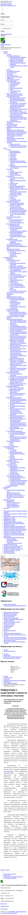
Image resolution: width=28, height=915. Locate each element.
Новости (9, 54)
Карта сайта (7, 875)
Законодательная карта (13, 506)
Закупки (12, 456)
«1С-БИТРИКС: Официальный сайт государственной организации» (13, 912)
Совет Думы (13, 158)
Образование (13, 85)
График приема (14, 173)
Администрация (8, 257)
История (9, 69)
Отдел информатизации (16, 284)
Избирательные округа (16, 172)
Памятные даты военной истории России (15, 634)
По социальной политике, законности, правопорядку (17, 203)
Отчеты (12, 197)
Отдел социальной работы (17, 277)
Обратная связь (5, 906)
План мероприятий (15, 478)
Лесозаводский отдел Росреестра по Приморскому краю (18, 109)
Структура (13, 156)
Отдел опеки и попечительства (18, 291)
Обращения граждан (12, 239)
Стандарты (13, 463)
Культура (12, 86)
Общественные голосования (14, 77)
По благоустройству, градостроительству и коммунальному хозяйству (17, 207)
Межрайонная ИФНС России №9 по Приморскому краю (18, 98)
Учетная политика (15, 474)
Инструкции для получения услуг (16, 495)
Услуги (5, 488)
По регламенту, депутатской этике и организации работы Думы (17, 214)
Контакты (12, 165)
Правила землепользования (11, 618)
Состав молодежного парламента (15, 254)
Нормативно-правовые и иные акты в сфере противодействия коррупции (18, 322)
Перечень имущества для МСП (12, 658)
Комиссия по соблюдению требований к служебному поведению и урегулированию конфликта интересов (18, 342)
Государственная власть (13, 96)
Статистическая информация (14, 431)
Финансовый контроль (13, 386)
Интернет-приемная (9, 499)
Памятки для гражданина (16, 60)
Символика (10, 74)
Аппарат (9, 218)
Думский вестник (14, 151)
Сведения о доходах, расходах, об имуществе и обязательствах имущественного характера (18, 337)
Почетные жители (11, 72)
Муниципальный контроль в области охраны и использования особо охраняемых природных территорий (17, 411)
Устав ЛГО (13, 154)
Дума (5, 148)
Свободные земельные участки (12, 622)
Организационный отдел (16, 219)
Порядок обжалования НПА (17, 186)
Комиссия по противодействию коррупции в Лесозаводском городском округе (18, 370)
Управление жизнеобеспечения (18, 267)
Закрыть (3, 35)
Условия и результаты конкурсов (18, 378)
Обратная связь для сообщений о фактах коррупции (18, 346)
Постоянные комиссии (13, 201)
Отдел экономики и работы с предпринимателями (17, 269)
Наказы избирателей (15, 175)
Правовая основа (14, 225)
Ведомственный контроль (14, 441)
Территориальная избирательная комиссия (15, 605)
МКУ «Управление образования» (15, 391)
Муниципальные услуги (13, 492)
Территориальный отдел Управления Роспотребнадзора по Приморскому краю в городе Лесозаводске (18, 118)
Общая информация (15, 152)
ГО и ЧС (6, 636)
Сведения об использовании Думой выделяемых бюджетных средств (18, 162)
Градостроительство (12, 124)
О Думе (9, 149)
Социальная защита (15, 82)
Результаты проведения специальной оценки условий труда (18, 236)
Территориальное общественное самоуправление (15, 139)
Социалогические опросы (17, 58)
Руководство (13, 155)
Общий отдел (13, 281)
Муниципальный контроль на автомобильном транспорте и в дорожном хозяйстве (18, 400)
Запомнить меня (6, 28)
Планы (12, 442)
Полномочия (13, 159)
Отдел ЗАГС (13, 289)
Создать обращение (12, 504)
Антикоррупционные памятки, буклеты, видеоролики (18, 329)
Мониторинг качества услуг (14, 494)
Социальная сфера (12, 81)
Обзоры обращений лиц (13, 505)
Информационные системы (14, 296)
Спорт (11, 89)
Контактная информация (16, 385)
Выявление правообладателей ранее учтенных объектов (13, 620)
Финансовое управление (16, 266)
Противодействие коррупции (14, 245)
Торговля (6, 654)
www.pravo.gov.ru (8, 771)
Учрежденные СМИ (12, 309)
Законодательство (14, 462)
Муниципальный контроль (14, 397)
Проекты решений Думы (16, 187)
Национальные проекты (13, 79)
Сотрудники (13, 450)
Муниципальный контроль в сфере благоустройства (17, 416)
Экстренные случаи (12, 75)
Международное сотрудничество (18, 313)
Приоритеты (10, 294)
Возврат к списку (5, 869)
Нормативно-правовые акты (17, 477)
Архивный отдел (14, 282)
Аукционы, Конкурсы (9, 651)
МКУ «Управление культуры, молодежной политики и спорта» (18, 395)
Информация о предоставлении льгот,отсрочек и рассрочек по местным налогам (18, 438)
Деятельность (10, 176)
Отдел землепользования (10, 683)
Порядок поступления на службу (18, 376)
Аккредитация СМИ (15, 200)
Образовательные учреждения (18, 383)
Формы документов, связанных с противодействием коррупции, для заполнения (18, 333)
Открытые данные (12, 126)
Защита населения (15, 144)
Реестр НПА (13, 184)
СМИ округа (10, 78)
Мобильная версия (5, 44)
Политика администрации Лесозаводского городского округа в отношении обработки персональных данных (15, 639)
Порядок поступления (16, 226)
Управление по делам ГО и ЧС (18, 145)
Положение (13, 252)
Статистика (13, 198)
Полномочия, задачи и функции (15, 292)
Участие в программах (13, 310)
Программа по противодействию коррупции (18, 325)
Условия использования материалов (13, 876)
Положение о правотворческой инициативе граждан (18, 192)
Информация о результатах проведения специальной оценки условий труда (17, 381)
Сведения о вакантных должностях (16, 374)
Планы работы (14, 196)
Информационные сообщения (18, 57)
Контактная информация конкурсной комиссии (16, 233)
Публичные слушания (16, 194)
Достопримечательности (13, 71)
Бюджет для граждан (9, 623)
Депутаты (9, 169)
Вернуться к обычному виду (8, 5)
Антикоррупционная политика (18, 147)
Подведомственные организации (15, 298)
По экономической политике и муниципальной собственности (18, 210)
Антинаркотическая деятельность (15, 91)
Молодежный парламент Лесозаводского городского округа (16, 249)
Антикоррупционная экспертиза (18, 327)
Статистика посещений (10, 878)
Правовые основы (11, 460)
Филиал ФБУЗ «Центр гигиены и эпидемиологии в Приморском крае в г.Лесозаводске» (18, 113)
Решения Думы (14, 183)
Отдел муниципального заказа (18, 275)
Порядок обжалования (16, 452)
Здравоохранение (14, 84)
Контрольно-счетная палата (11, 446)
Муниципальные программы (17, 312)
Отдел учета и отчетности (17, 222)
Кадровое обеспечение (13, 372)
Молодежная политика (16, 88)
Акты (11, 443)
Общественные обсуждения (17, 315)
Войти (2, 13)
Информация (10, 448)
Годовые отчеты (14, 473)
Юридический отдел (15, 221)
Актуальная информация (13, 55)
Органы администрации (13, 260)
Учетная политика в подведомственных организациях (15, 304)
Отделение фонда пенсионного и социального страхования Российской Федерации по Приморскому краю (18, 105)
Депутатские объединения (14, 217)
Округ (5, 53)
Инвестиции (7, 655)
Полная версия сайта (6, 4)
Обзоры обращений (15, 243)
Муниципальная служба (13, 224)
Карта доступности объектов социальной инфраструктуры (14, 94)
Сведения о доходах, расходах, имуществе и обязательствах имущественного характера (18, 483)
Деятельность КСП (12, 464)
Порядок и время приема (13, 502)
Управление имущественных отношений (15, 680)
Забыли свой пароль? (6, 34)
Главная (6, 51)
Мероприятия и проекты (16, 61)
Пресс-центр (13, 278)
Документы (7, 487)
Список (12, 170)
